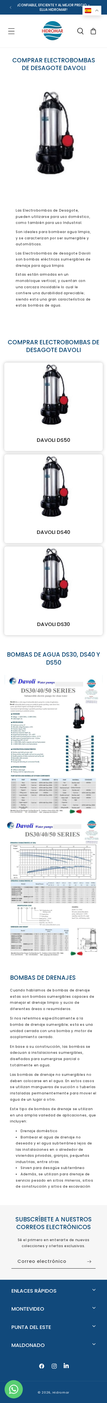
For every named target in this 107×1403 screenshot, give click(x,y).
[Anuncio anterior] (10, 7)
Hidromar (61, 1392)
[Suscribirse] (89, 1261)
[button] (11, 31)
